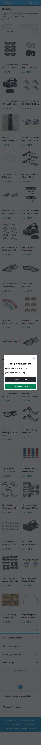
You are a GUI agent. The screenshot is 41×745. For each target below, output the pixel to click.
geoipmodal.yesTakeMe (20, 386)
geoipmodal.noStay (20, 379)
